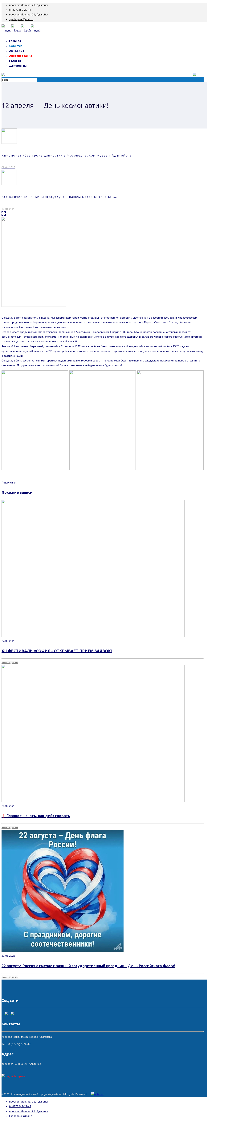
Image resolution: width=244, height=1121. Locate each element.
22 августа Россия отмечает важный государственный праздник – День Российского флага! (88, 966)
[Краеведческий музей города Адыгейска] (21, 30)
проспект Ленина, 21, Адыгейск (28, 14)
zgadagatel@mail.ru (21, 19)
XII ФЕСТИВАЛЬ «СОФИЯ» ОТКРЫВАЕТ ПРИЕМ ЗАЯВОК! (57, 651)
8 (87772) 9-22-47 (20, 9)
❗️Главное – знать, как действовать (36, 815)
